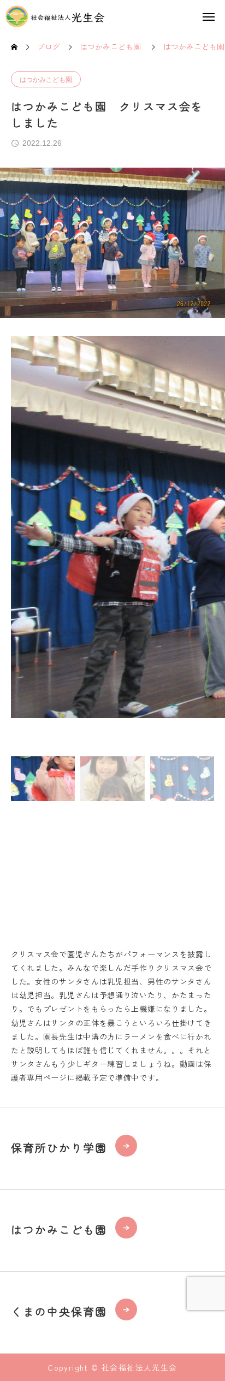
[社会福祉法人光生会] (55, 16)
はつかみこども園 (46, 80)
